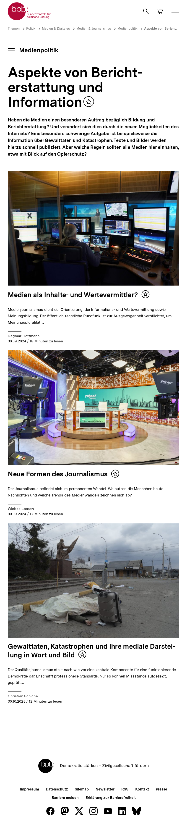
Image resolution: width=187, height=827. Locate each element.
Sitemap (82, 789)
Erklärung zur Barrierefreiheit (110, 797)
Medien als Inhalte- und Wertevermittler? (73, 295)
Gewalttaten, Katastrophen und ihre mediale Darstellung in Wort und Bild (91, 650)
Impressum (29, 789)
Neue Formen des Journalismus (58, 474)
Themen (14, 28)
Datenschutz (57, 789)
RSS (124, 789)
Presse (161, 789)
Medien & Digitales (56, 28)
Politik (30, 28)
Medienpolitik (127, 28)
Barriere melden (65, 797)
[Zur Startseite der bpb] (29, 18)
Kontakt (142, 789)
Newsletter (105, 789)
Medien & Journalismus (93, 28)
